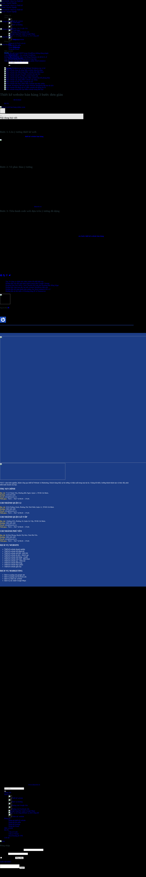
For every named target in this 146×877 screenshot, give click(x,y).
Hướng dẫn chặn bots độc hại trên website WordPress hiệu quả (27, 287)
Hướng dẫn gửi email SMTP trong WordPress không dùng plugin (26, 53)
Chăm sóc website (18, 816)
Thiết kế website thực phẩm (13, 565)
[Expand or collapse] (1, 115)
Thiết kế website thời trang (13, 563)
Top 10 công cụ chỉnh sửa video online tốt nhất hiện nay (25, 281)
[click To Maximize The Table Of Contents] (2, 110)
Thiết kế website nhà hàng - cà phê (16, 557)
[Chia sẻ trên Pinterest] (7, 276)
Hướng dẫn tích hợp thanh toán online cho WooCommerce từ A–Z (28, 289)
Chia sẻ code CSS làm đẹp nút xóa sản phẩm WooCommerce (25, 61)
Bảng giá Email (14, 49)
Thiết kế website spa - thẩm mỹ (14, 561)
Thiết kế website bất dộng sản (14, 551)
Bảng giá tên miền (15, 45)
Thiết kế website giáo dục (13, 567)
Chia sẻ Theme (14, 834)
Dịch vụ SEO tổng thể (31, 813)
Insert (22, 868)
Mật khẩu (4, 854)
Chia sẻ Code (13, 832)
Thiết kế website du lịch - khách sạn (16, 555)
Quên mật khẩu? (5, 862)
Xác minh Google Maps (27, 34)
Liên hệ (6, 838)
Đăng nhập (19, 858)
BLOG (6, 103)
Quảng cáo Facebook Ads (20, 32)
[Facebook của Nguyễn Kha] (8, 308)
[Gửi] (9, 65)
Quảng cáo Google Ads (20, 805)
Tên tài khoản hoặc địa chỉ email (11, 850)
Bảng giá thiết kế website (17, 820)
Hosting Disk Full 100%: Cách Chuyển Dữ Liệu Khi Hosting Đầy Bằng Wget (32, 285)
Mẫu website (8, 51)
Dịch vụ (7, 794)
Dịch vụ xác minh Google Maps (15, 581)
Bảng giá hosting (14, 824)
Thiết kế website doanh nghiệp (14, 549)
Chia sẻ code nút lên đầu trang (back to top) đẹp (20, 59)
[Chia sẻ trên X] (4, 276)
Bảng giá (7, 41)
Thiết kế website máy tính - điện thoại (17, 559)
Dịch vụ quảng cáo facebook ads (15, 577)
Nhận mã (16, 39)
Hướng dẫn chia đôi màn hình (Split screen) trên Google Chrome (27, 283)
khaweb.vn (37, 206)
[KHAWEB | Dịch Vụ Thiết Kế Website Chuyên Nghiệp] (13, 7)
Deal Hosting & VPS (16, 836)
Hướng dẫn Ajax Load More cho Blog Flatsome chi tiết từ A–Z (25, 57)
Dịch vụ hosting (17, 25)
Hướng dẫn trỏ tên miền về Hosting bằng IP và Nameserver (26, 291)
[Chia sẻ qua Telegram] (9, 276)
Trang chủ (7, 792)
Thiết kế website (17, 798)
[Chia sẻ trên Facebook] (1, 276)
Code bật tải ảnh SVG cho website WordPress (19, 55)
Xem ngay (16, 22)
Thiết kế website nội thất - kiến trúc (16, 553)
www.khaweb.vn (34, 785)
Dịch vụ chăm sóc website (13, 579)
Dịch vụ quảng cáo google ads (14, 575)
